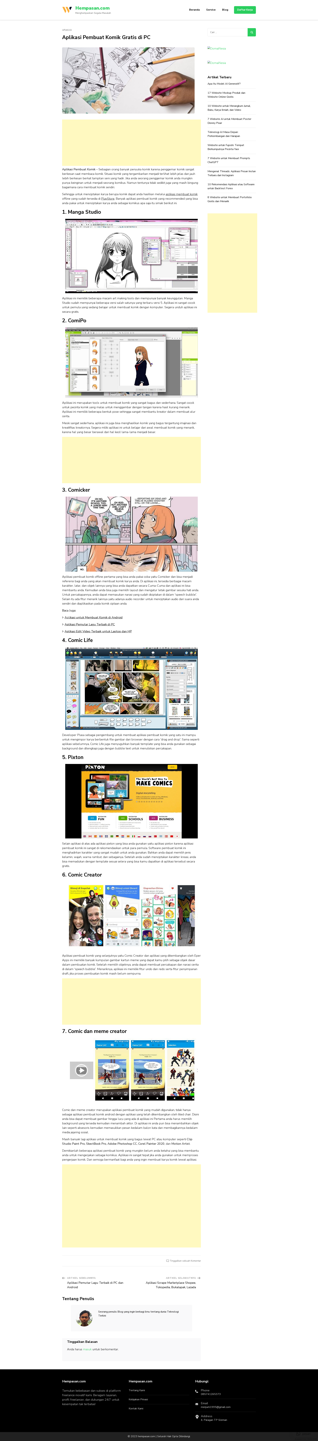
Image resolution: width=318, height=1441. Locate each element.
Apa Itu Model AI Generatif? (224, 84)
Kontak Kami (136, 1408)
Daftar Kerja (245, 10)
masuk (87, 1349)
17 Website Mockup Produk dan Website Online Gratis (226, 95)
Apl (94, 617)
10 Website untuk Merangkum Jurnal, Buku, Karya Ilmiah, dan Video (229, 108)
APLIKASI (67, 30)
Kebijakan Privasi (138, 1399)
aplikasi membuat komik (182, 194)
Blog (225, 10)
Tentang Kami (137, 1390)
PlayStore (107, 199)
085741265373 (211, 1394)
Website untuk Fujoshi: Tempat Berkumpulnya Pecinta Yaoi (226, 147)
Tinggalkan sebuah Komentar (185, 1260)
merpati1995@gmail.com (216, 1407)
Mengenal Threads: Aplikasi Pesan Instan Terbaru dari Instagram (232, 173)
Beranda (194, 10)
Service (211, 10)
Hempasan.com (92, 8)
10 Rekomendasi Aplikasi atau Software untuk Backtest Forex (231, 186)
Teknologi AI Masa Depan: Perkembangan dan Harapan (224, 134)
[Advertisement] (131, 143)
